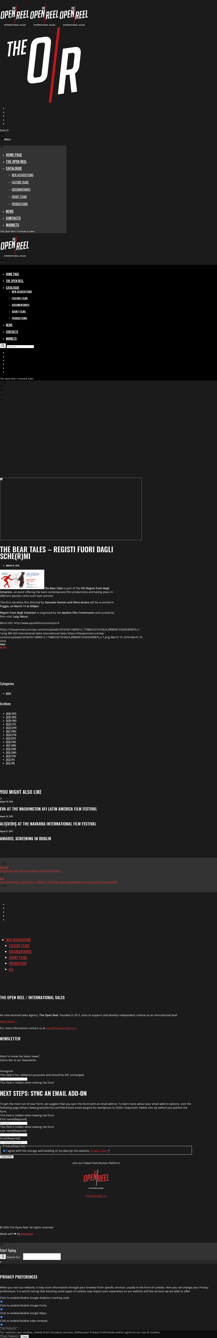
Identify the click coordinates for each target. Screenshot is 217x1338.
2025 (8, 717)
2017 (8, 745)
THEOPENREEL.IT (96, 1196)
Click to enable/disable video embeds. (24, 1321)
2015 (8, 752)
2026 (8, 713)
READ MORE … (9, 1021)
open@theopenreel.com (61, 1028)
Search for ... (14, 1257)
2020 (8, 735)
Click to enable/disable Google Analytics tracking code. (35, 1297)
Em (1, 647)
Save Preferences (9, 1329)
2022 (8, 728)
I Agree (25, 1336)
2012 (8, 763)
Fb (4, 647)
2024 (8, 720)
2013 (8, 759)
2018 (8, 742)
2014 (8, 756)
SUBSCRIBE (6, 1157)
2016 (8, 749)
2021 (8, 731)
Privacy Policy (98, 1150)
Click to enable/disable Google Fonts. (23, 1305)
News (8, 693)
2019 (8, 738)
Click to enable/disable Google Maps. (23, 1313)
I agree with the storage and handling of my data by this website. (58, 1150)
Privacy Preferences (10, 1336)
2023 (8, 724)
